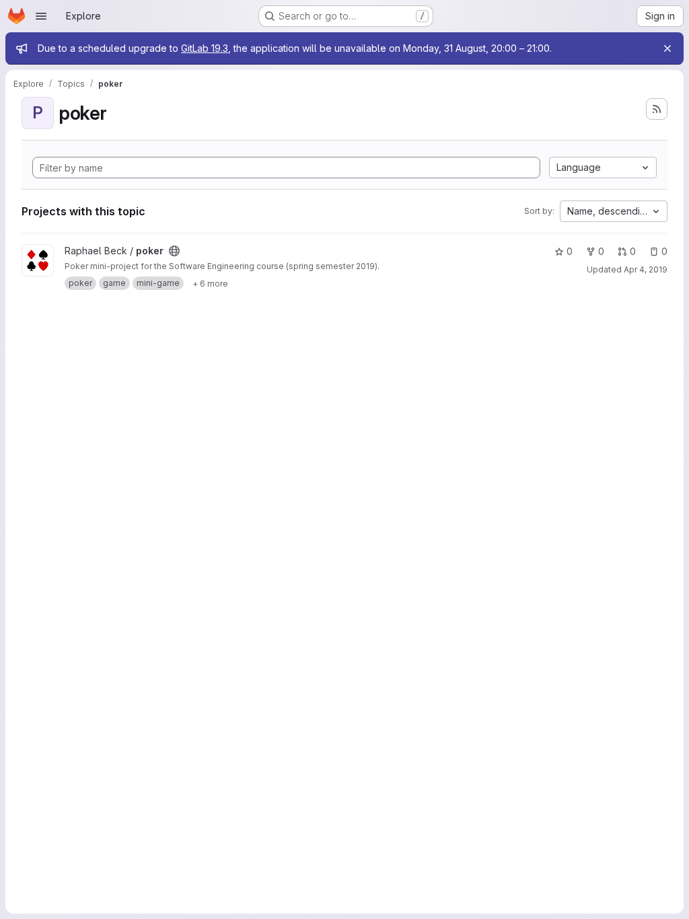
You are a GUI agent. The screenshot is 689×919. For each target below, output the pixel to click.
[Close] (667, 48)
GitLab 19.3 (204, 48)
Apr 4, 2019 (645, 269)
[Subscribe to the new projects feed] (656, 109)
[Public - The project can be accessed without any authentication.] (174, 251)
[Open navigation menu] (41, 16)
